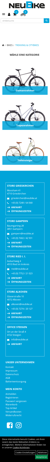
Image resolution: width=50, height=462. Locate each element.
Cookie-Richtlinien (21, 447)
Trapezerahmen (25, 125)
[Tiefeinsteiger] (25, 150)
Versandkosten (13, 411)
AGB (8, 377)
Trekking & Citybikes (27, 45)
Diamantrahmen (25, 90)
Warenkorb (11, 404)
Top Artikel (11, 408)
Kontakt (10, 367)
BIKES (10, 45)
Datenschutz (12, 374)
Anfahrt (16, 207)
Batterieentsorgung (16, 381)
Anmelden (11, 393)
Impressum (12, 370)
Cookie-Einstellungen (25, 452)
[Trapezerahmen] (25, 115)
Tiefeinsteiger (25, 160)
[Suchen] (46, 20)
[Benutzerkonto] (9, 14)
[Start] (3, 45)
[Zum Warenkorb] (14, 14)
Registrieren (12, 397)
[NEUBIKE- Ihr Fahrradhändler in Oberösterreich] (26, 4)
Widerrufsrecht (14, 415)
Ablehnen (42, 452)
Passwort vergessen (16, 401)
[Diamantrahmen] (25, 80)
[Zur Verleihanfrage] (23, 15)
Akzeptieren (41, 457)
